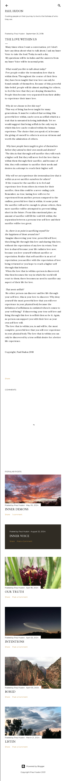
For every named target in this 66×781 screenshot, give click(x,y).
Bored (10, 692)
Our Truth (14, 592)
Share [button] (7, 378)
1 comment (17, 514)
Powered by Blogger (35, 766)
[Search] (59, 5)
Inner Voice (19, 536)
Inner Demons (16, 509)
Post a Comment (24, 541)
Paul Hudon (14, 11)
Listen (10, 741)
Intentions (14, 642)
